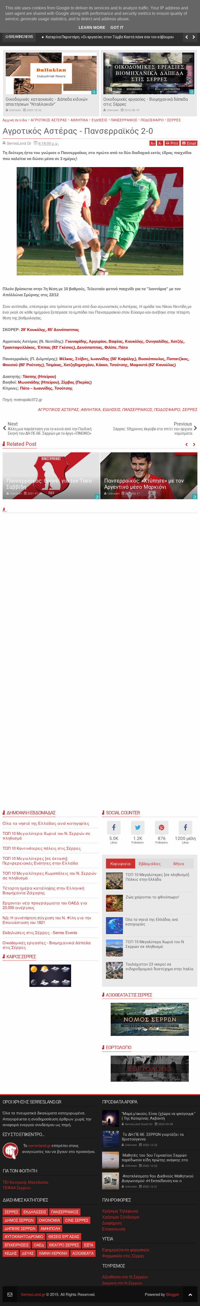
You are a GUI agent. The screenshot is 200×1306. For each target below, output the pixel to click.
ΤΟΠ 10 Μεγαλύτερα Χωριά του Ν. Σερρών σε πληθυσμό (155, 944)
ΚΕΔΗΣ (11, 1253)
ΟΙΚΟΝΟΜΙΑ (49, 1220)
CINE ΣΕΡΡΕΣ (76, 1220)
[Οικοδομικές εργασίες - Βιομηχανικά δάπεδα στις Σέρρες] (51, 73)
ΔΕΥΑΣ (28, 1253)
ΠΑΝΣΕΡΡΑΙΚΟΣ (137, 409)
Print (174, 143)
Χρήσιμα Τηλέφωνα (120, 1211)
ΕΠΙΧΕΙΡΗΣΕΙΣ (17, 1244)
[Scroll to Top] (190, 1294)
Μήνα (178, 863)
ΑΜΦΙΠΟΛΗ (50, 1228)
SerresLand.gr (33, 1294)
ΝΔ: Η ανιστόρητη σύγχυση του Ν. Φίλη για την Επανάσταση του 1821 (47, 920)
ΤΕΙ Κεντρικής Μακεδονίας (26, 1182)
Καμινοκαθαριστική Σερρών (129, 99)
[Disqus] (100, 587)
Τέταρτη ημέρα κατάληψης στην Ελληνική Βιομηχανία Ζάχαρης (43, 890)
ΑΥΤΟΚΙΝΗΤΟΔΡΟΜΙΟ (24, 1236)
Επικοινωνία (113, 1229)
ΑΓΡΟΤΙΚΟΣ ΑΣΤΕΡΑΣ (58, 409)
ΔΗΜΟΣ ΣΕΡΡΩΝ (19, 1220)
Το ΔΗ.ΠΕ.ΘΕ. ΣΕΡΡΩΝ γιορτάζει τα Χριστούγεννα (153, 1137)
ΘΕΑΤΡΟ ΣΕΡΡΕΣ (64, 1244)
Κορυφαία (120, 863)
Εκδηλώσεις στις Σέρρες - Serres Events (40, 932)
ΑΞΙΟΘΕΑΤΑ (82, 1253)
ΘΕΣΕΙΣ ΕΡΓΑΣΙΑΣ (63, 1236)
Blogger (172, 1294)
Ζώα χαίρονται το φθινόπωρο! (152, 897)
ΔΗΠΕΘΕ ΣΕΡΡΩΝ (20, 1228)
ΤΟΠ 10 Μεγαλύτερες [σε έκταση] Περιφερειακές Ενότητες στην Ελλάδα (40, 860)
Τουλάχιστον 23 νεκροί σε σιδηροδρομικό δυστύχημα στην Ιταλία (159, 966)
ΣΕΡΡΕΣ (189, 409)
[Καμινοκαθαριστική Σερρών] (148, 73)
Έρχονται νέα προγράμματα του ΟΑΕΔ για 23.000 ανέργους (45, 905)
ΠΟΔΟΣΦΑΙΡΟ (167, 409)
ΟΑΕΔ (39, 1244)
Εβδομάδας (150, 863)
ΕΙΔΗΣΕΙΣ (111, 409)
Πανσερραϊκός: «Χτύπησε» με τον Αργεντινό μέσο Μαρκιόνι (144, 484)
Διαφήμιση (112, 1223)
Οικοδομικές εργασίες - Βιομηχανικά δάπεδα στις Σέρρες (47, 945)
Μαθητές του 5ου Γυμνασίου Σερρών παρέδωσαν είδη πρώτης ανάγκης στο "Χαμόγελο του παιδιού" (155, 1160)
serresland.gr (39, 1145)
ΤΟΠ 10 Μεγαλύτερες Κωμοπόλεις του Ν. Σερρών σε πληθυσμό (49, 875)
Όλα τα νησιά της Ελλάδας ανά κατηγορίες (152, 922)
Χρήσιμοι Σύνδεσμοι (121, 1217)
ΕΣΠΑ (88, 1244)
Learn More (92, 27)
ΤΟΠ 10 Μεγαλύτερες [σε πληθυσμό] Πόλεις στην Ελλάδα (157, 877)
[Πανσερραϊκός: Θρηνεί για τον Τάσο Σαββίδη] (51, 475)
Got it (116, 27)
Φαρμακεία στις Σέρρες (123, 1256)
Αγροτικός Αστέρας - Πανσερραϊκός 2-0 (78, 131)
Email (191, 143)
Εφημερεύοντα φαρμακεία (125, 1250)
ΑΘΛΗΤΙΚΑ (91, 409)
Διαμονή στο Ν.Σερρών (122, 1283)
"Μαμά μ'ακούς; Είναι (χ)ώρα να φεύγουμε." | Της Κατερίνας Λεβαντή (159, 1116)
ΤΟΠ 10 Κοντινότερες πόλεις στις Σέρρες (42, 848)
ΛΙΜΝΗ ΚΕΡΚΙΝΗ (53, 1253)
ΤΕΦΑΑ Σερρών (17, 1187)
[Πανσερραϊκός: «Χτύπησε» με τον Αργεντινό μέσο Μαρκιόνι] (148, 475)
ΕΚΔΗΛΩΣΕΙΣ (34, 1211)
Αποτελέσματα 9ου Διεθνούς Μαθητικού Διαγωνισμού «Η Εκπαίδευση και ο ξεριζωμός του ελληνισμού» (157, 1181)
